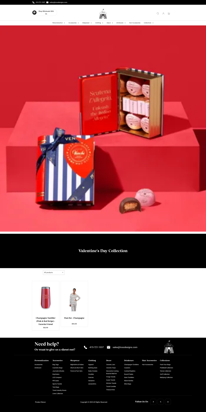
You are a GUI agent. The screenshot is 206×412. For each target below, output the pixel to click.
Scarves (91, 377)
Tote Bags (55, 387)
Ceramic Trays (111, 368)
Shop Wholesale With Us (46, 12)
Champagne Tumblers (131, 364)
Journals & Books (58, 371)
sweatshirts (92, 384)
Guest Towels (110, 380)
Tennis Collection (165, 371)
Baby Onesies (92, 371)
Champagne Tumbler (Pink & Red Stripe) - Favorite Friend (45, 321)
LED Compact (57, 377)
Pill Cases (55, 381)
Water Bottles (128, 381)
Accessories (38, 364)
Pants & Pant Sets (76, 371)
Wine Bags (127, 384)
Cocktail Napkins (129, 371)
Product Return (40, 402)
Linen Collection (57, 393)
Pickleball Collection (166, 368)
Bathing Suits (92, 368)
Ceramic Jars (110, 364)
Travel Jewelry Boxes (59, 390)
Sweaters (91, 381)
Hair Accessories (134, 23)
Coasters (127, 368)
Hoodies (91, 374)
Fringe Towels (110, 377)
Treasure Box (110, 390)
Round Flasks (128, 374)
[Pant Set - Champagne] (74, 297)
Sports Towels (57, 384)
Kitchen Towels (111, 383)
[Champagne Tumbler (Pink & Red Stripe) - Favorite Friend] (45, 297)
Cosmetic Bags (57, 368)
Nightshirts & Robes (77, 364)
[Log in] (163, 13)
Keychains (55, 374)
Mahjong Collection (166, 377)
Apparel (90, 364)
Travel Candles (111, 386)
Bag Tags (55, 364)
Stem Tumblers (129, 377)
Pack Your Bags (165, 364)
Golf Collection (165, 374)
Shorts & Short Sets (76, 368)
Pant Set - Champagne (74, 318)
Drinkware (38, 368)
